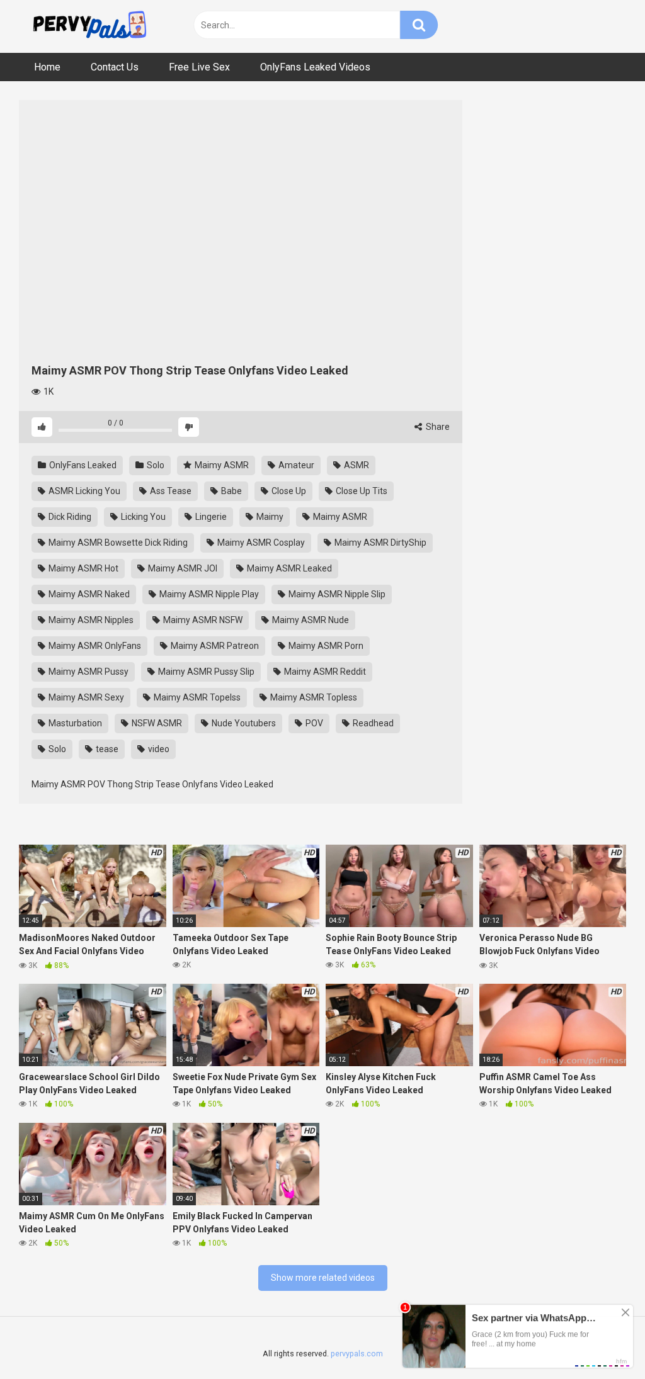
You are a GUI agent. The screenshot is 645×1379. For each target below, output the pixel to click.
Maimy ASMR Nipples (90, 620)
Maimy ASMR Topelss (196, 697)
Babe (230, 491)
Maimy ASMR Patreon (214, 646)
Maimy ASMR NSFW (202, 620)
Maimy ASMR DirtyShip (379, 543)
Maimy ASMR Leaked (288, 568)
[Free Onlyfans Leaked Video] (89, 26)
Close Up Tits (360, 491)
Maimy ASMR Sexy (85, 697)
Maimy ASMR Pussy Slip (205, 672)
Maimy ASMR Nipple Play (208, 594)
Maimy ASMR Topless (312, 697)
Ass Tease (169, 491)
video (157, 749)
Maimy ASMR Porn (325, 646)
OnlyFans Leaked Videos (315, 67)
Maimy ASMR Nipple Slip (336, 594)
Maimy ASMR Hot (82, 568)
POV (313, 723)
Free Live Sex (199, 67)
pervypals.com (357, 1353)
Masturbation (74, 723)
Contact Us (115, 67)
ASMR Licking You (83, 491)
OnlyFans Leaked (82, 465)
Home (47, 67)
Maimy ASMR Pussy (87, 672)
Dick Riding (69, 517)
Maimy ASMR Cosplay (260, 543)
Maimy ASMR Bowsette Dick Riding (117, 543)
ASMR (355, 465)
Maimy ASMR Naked (88, 594)
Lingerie (210, 517)
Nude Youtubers (243, 723)
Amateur (295, 465)
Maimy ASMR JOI (181, 568)
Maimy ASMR (221, 465)
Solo (154, 465)
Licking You (142, 517)
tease (106, 749)
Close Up (288, 491)
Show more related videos (323, 1278)
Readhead (372, 723)
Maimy (268, 517)
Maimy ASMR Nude (309, 620)
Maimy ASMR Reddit (324, 672)
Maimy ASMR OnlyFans (94, 646)
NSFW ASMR (156, 723)
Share (437, 427)
